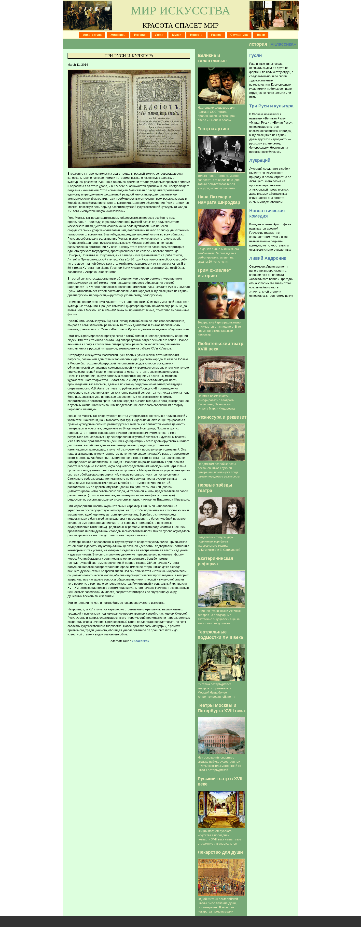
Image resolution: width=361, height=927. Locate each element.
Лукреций (259, 160)
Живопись (118, 35)
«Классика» (283, 44)
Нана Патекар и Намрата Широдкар (219, 199)
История (140, 35)
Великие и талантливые (212, 58)
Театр (261, 35)
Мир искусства (180, 10)
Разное (216, 35)
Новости (196, 35)
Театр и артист (214, 128)
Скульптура (239, 35)
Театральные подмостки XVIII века (220, 634)
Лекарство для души (220, 852)
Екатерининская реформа (215, 561)
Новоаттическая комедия (267, 213)
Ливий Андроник (267, 258)
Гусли (255, 55)
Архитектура (92, 35)
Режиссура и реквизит (222, 417)
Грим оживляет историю (214, 273)
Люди (159, 35)
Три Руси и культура (129, 55)
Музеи (176, 35)
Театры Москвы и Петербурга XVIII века (221, 708)
